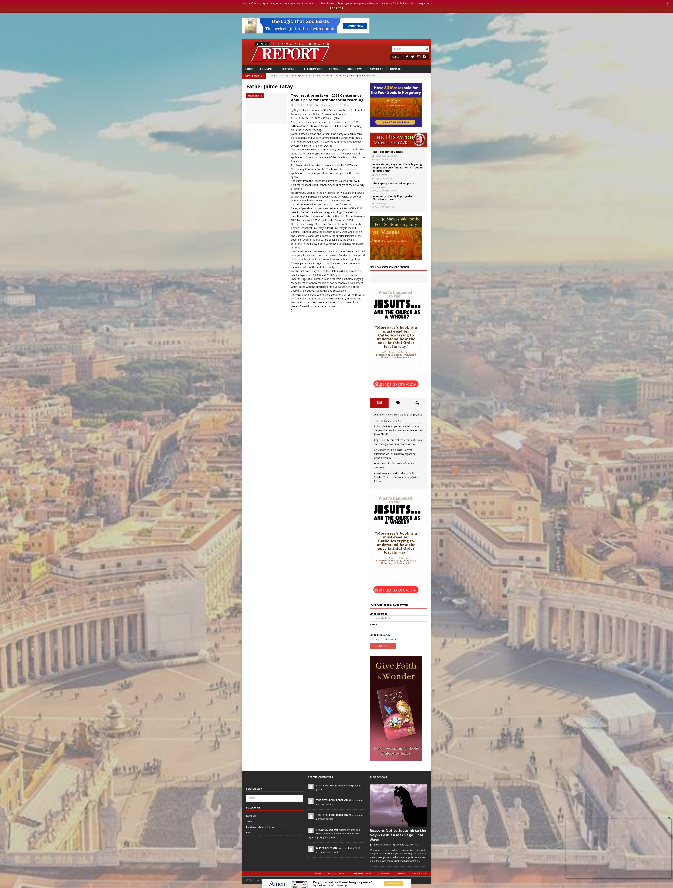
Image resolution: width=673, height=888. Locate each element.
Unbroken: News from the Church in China (398, 414)
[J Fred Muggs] (311, 831)
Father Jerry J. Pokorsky (386, 155)
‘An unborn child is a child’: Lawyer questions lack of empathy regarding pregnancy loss (394, 453)
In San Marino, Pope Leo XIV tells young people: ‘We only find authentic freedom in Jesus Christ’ (397, 167)
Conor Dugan (381, 203)
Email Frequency (380, 635)
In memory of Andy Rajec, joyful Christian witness (392, 197)
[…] (292, 310)
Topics (333, 69)
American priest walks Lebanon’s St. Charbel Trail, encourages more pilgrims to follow (398, 477)
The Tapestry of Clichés (387, 151)
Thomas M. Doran (381, 844)
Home (249, 69)
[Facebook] (407, 56)
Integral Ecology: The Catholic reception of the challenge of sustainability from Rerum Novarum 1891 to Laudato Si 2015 (328, 216)
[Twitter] (412, 56)
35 (395, 191)
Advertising (384, 873)
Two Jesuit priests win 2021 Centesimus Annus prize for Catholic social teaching (327, 97)
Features (288, 69)
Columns (266, 69)
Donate (395, 69)
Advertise (376, 69)
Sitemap (401, 873)
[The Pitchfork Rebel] (311, 802)
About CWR (354, 69)
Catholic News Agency (330, 104)
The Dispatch (313, 69)
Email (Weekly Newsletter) (260, 827)
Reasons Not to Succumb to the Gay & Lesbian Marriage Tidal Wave (398, 835)
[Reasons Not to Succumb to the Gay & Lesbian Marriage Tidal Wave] (398, 805)
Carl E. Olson (381, 187)
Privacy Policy (420, 873)
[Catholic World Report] (336, 63)
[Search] (427, 48)
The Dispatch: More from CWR (398, 140)
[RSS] (424, 56)
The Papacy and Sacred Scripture (393, 183)
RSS (248, 832)
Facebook (251, 815)
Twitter (249, 821)
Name (373, 624)
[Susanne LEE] (311, 787)
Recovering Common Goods (308, 169)
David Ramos (381, 174)
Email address (378, 613)
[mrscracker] (311, 850)
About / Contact (337, 873)
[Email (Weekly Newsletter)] (418, 56)
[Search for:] (408, 48)
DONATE (336, 8)
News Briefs (252, 75)
